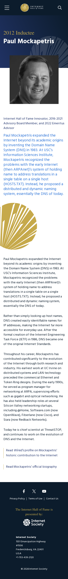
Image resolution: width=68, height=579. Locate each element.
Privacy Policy (17, 499)
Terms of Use (35, 499)
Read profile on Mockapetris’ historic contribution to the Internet (31, 453)
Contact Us (52, 499)
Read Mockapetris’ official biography (31, 466)
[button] (59, 8)
